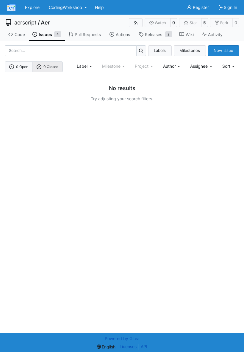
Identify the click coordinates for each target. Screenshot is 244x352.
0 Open (22, 66)
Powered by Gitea (122, 338)
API (144, 346)
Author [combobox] (169, 66)
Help (99, 7)
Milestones (189, 50)
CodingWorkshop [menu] (65, 7)
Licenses (128, 346)
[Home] (11, 7)
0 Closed (50, 66)
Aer (45, 23)
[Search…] (141, 50)
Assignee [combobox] (199, 66)
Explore (32, 7)
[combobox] (85, 66)
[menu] (229, 66)
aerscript (25, 23)
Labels (160, 50)
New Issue (223, 50)
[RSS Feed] (136, 22)
